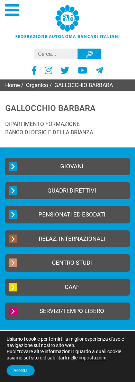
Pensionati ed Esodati (72, 214)
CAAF (72, 286)
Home (12, 85)
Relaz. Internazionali (72, 238)
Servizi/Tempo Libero (71, 310)
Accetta (21, 370)
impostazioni (92, 357)
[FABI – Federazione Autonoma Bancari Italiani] (67, 21)
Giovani (71, 166)
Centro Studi (72, 262)
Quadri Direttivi (71, 190)
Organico (37, 85)
